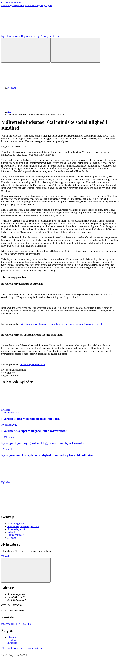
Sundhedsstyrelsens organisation (23, 526)
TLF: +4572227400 (21, 624)
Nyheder (5, 36)
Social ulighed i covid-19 (32, 364)
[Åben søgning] (26, 50)
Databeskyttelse (34, 648)
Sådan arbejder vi (16, 529)
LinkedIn (12, 637)
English (48, 5)
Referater (12, 532)
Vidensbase (15, 36)
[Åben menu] (75, 50)
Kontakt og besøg (16, 523)
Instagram (12, 642)
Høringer (36, 36)
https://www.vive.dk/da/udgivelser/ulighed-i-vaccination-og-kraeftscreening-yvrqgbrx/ (62, 324)
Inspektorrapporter (22, 5)
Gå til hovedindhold (11, 2)
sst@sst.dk (6, 624)
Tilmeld (5, 556)
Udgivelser (26, 36)
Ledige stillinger (15, 535)
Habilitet (12, 537)
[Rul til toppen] (26, 570)
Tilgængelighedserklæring (14, 648)
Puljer (10, 5)
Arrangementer (48, 36)
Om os (59, 36)
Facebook (12, 640)
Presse (4, 5)
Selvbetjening (38, 5)
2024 (10, 111)
